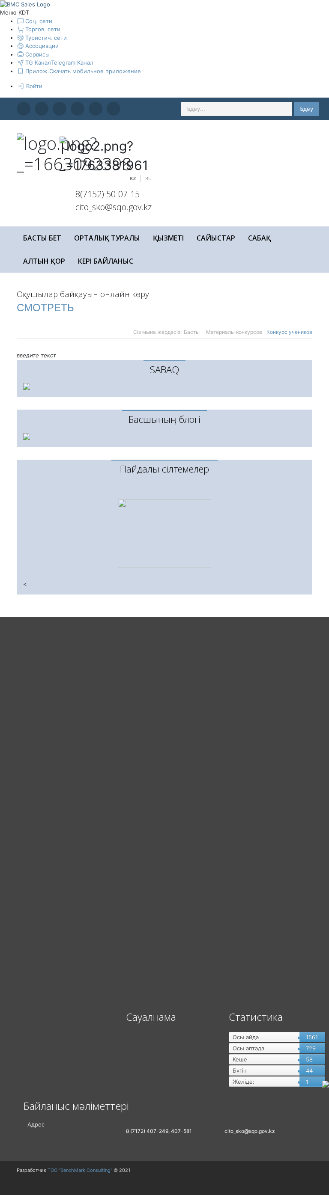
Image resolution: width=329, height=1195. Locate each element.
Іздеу (306, 108)
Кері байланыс (105, 261)
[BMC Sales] (25, 3)
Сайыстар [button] (216, 238)
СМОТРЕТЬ (45, 307)
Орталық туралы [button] (107, 238)
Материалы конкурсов (234, 332)
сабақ (259, 238)
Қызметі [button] (168, 238)
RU (148, 178)
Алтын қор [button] (44, 261)
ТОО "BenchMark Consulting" (80, 1170)
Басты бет (42, 238)
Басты (192, 332)
